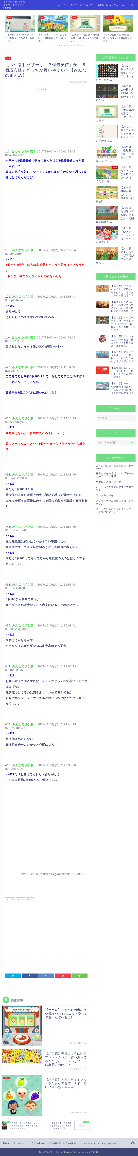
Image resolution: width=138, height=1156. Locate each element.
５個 (31, 900)
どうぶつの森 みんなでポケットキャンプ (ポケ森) (14, 5)
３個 (21, 900)
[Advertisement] (46, 115)
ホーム (62, 5)
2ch (8, 58)
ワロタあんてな (105, 495)
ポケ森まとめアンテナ (108, 482)
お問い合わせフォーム (111, 5)
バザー (11, 900)
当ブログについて (82, 5)
